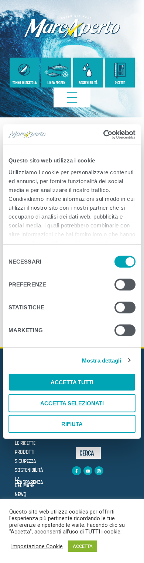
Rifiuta (72, 424)
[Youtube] (87, 470)
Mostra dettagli (101, 360)
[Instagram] (99, 470)
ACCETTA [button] (83, 546)
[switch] (125, 286)
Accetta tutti (72, 382)
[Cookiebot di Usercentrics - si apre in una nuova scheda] (104, 134)
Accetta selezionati (72, 403)
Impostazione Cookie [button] (37, 546)
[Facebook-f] (76, 470)
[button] (88, 453)
